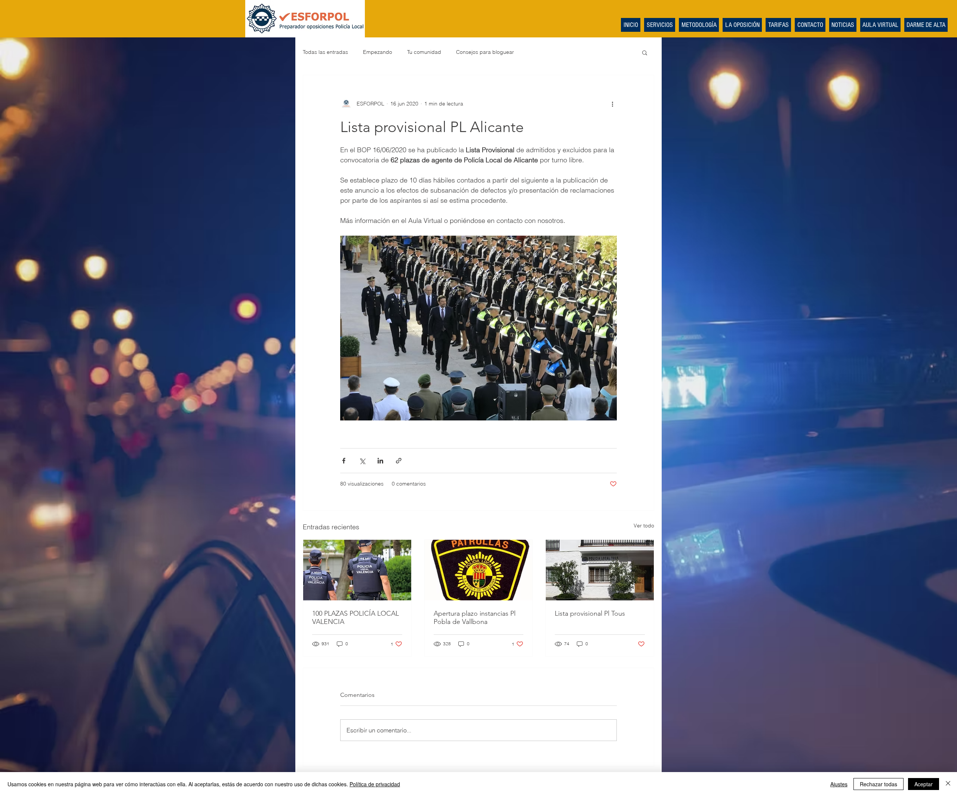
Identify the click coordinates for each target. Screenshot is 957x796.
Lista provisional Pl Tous (590, 613)
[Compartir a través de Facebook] (343, 460)
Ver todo (644, 525)
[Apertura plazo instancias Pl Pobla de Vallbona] (479, 570)
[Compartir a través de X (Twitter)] (362, 460)
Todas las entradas (325, 52)
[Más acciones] (612, 103)
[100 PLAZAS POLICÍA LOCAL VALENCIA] (357, 570)
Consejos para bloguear (485, 52)
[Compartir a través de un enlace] (398, 460)
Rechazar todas (878, 784)
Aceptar (923, 784)
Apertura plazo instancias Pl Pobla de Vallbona (475, 617)
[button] (644, 52)
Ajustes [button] (838, 784)
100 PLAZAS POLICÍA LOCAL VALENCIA (355, 617)
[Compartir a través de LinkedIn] (380, 460)
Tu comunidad (424, 52)
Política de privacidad (375, 784)
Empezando (377, 52)
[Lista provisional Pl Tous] (600, 570)
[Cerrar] (948, 784)
